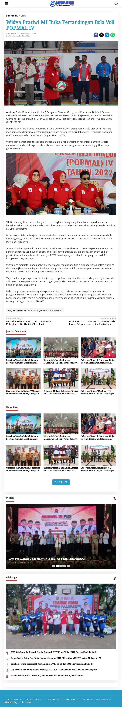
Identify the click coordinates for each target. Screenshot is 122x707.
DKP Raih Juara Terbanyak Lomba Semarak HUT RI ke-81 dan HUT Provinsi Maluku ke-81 (54, 652)
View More (61, 482)
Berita (8, 36)
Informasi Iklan (104, 699)
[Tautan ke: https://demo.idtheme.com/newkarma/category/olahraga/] (114, 578)
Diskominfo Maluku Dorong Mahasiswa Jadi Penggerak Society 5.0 (60, 361)
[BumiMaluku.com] (61, 3)
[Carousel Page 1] (53, 566)
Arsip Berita (71, 699)
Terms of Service (33, 699)
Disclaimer (26, 702)
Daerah (14, 36)
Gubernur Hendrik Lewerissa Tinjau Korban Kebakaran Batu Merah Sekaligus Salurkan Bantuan (98, 361)
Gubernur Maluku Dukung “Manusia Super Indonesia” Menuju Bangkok (23, 392)
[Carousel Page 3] (61, 566)
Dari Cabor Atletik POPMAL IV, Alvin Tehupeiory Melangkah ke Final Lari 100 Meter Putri (28, 321)
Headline (21, 36)
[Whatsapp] (112, 35)
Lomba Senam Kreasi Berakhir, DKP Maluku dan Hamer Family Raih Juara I (47, 675)
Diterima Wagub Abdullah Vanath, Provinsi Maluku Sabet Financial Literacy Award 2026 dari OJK (22, 361)
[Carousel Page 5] (68, 566)
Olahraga (29, 36)
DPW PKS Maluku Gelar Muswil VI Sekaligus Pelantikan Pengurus (47, 558)
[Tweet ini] (101, 35)
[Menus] (6, 3)
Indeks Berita (86, 699)
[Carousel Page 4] (64, 566)
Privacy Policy (10, 702)
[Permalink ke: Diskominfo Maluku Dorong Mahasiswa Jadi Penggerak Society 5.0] (61, 347)
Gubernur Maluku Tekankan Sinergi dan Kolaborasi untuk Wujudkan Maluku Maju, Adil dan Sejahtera (61, 392)
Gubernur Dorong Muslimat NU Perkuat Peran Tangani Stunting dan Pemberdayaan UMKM (98, 392)
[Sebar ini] (96, 35)
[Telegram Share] (107, 35)
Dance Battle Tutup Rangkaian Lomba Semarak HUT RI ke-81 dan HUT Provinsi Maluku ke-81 (56, 658)
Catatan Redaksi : (53, 699)
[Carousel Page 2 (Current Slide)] (57, 566)
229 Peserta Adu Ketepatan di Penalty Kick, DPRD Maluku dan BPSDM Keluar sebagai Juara (54, 670)
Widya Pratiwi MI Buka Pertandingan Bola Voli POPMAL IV (35, 310)
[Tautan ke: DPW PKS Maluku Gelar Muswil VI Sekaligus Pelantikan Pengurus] (61, 536)
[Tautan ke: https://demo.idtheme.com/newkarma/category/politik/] (114, 499)
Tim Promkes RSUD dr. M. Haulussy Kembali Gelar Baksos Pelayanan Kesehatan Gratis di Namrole (92, 321)
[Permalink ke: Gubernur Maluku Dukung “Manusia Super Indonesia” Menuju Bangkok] (23, 378)
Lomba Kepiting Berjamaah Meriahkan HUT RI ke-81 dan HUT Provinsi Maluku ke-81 (52, 664)
